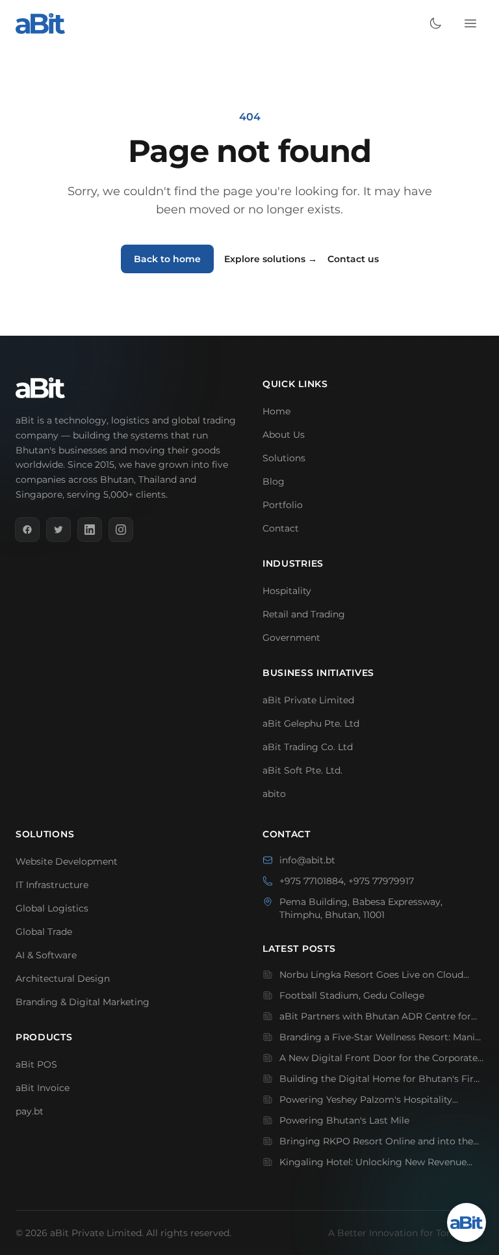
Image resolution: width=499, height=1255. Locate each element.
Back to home (167, 259)
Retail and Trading (303, 614)
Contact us (353, 259)
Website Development (67, 861)
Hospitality (286, 591)
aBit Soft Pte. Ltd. (302, 770)
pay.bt (30, 1111)
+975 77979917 (381, 881)
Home (276, 411)
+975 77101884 (311, 881)
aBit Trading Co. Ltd (307, 747)
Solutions (283, 458)
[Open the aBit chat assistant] (466, 1222)
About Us (283, 434)
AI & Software (46, 955)
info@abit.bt (307, 860)
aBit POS (36, 1064)
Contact (280, 528)
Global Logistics (52, 908)
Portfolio (282, 505)
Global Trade (44, 932)
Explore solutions (270, 259)
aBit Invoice (43, 1088)
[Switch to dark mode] (435, 23)
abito (274, 794)
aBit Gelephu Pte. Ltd (310, 723)
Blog (273, 481)
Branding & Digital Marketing (82, 1002)
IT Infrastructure (52, 885)
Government (291, 637)
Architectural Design (63, 978)
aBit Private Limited (308, 700)
